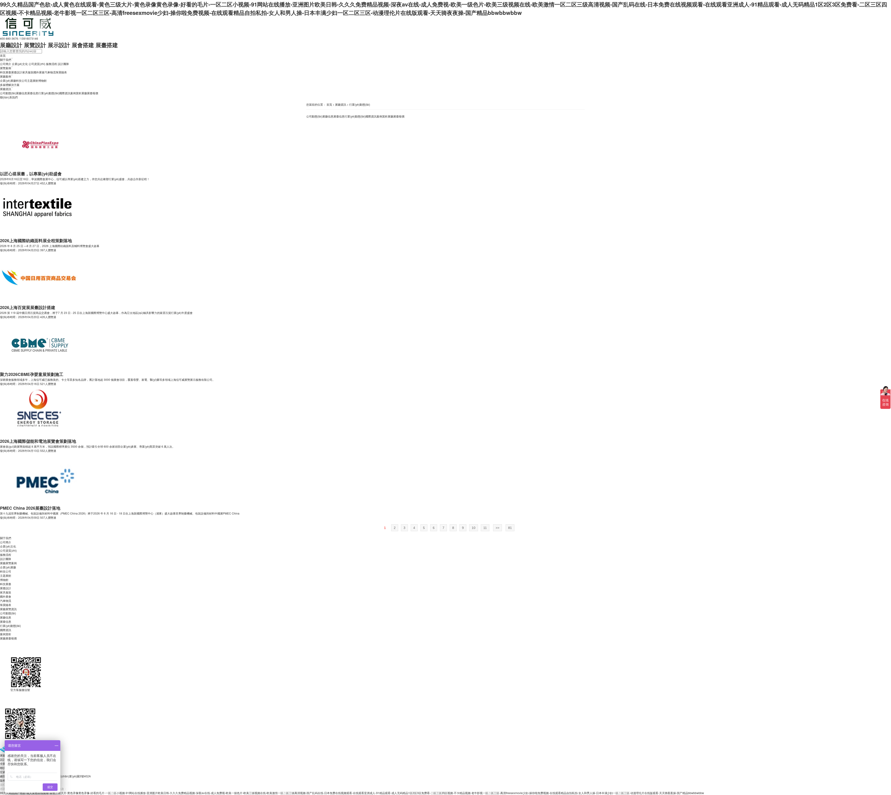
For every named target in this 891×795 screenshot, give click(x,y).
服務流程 (51, 64)
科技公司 (21, 80)
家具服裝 (27, 72)
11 (485, 528)
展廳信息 (21, 93)
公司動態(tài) (8, 93)
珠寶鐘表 (61, 72)
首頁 (329, 104)
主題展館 (32, 80)
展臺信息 (32, 93)
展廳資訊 (341, 104)
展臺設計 (16, 72)
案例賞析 (75, 93)
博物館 (42, 80)
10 (473, 528)
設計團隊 (63, 64)
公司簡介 (5, 64)
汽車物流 (50, 72)
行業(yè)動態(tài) (48, 93)
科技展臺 (5, 72)
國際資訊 (64, 93)
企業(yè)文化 (20, 64)
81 (510, 528)
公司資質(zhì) (37, 64)
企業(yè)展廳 (8, 80)
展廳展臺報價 (89, 93)
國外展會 (39, 72)
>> (497, 528)
